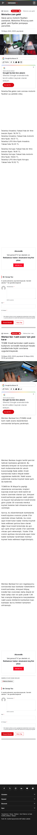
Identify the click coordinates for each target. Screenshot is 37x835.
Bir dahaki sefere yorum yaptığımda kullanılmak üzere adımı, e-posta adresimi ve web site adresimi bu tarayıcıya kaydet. (19, 317)
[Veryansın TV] (12, 3)
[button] (19, 11)
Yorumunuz (10, 286)
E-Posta (4, 310)
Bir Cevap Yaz (8, 277)
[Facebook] (4, 788)
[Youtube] (27, 788)
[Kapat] (33, 67)
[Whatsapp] (33, 788)
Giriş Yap (19, 322)
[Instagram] (15, 788)
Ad (2, 302)
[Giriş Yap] (34, 3)
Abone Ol (18, 265)
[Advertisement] (18, 112)
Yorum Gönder (7, 322)
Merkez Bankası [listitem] (8, 681)
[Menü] (3, 3)
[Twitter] (10, 788)
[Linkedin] (21, 788)
